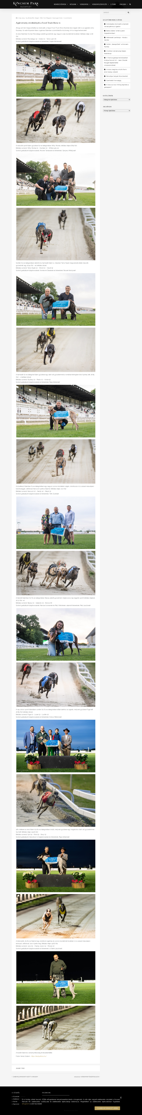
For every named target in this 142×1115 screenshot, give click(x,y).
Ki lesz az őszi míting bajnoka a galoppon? (116, 86)
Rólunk (73, 4)
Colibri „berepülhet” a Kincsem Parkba (116, 45)
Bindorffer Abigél (33, 18)
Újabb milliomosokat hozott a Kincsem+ (25, 1076)
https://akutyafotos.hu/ (39, 1056)
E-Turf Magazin (47, 18)
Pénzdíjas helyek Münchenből (117, 76)
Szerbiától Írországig (113, 80)
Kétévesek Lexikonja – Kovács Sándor (115, 39)
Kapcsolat (16, 1104)
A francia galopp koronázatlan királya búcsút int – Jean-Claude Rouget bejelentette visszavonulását (116, 61)
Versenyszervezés (99, 4)
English (123, 4)
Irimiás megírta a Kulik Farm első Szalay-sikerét (115, 71)
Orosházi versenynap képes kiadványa (115, 52)
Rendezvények (60, 4)
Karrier (15, 1101)
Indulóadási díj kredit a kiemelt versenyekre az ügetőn (116, 25)
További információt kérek (107, 1108)
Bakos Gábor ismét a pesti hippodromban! (114, 32)
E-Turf (113, 4)
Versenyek (84, 4)
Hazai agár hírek (57, 18)
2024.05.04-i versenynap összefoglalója (86, 1076)
